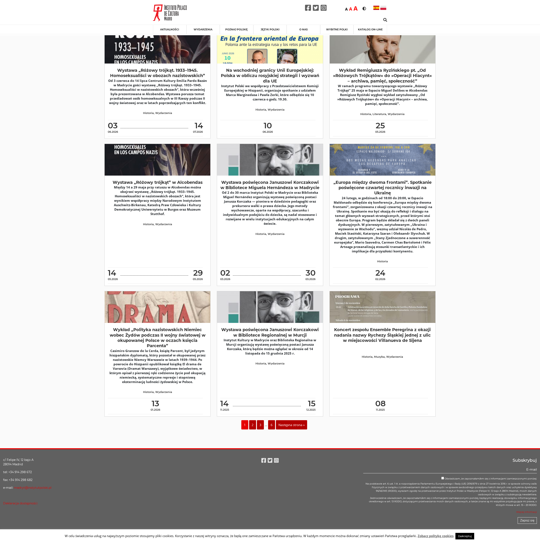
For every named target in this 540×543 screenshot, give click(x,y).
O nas (303, 29)
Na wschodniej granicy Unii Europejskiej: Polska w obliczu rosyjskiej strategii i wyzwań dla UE (270, 76)
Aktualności (169, 29)
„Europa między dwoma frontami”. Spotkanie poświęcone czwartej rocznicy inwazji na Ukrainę (382, 188)
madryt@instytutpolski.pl (32, 488)
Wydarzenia (203, 29)
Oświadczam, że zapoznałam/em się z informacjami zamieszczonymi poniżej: (490, 478)
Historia (148, 113)
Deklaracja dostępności (20, 503)
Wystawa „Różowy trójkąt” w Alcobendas (157, 182)
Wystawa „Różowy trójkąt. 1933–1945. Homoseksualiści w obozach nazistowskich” (157, 73)
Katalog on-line (370, 29)
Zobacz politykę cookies (436, 536)
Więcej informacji (526, 512)
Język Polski (270, 29)
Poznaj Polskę (236, 29)
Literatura (379, 114)
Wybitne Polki (337, 29)
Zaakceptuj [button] (465, 536)
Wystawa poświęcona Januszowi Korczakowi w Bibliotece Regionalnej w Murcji (270, 332)
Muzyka (379, 356)
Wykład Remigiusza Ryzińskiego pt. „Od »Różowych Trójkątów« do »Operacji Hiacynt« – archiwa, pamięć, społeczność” (382, 76)
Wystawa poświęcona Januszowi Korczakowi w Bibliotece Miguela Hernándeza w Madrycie (269, 185)
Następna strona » (291, 425)
